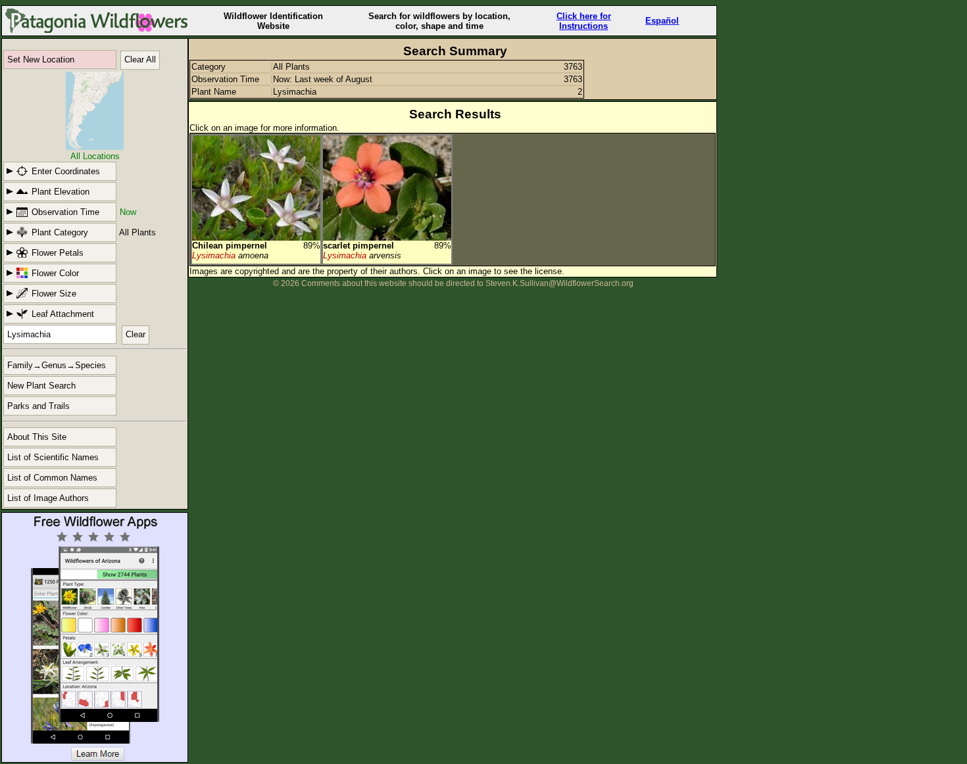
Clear (135, 334)
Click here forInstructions (584, 21)
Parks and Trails (38, 406)
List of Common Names (52, 478)
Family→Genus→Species (56, 365)
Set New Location (40, 59)
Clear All (140, 59)
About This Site (36, 437)
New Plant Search (41, 386)
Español (662, 21)
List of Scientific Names (53, 457)
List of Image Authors (48, 498)
